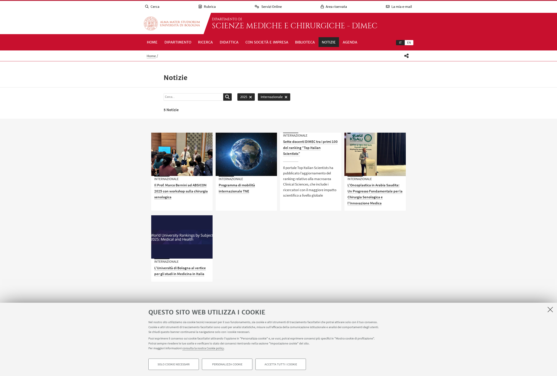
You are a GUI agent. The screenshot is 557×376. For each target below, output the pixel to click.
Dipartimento (177, 42)
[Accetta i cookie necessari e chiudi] (550, 309)
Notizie (329, 42)
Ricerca (205, 42)
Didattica (229, 42)
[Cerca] (227, 97)
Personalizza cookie (227, 364)
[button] (406, 56)
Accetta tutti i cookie (281, 364)
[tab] (400, 42)
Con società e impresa (266, 42)
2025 (242, 97)
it (400, 42)
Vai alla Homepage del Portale (172, 23)
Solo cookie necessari (174, 364)
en (409, 42)
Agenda (350, 42)
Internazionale (270, 97)
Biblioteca (305, 42)
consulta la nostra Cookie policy (203, 348)
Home (152, 42)
